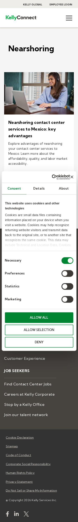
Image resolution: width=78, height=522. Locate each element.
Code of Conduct (18, 455)
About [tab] (64, 188)
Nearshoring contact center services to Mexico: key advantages (36, 129)
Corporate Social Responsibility (28, 464)
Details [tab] (39, 188)
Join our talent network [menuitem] (26, 414)
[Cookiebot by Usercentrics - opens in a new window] (53, 177)
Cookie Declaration (20, 437)
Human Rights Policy (20, 473)
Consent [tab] (14, 188)
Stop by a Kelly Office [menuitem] (24, 404)
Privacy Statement (19, 482)
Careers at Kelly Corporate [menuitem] (29, 394)
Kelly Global (32, 4)
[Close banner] (71, 177)
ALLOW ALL (39, 317)
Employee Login (61, 4)
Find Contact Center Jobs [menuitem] (27, 384)
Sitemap (12, 446)
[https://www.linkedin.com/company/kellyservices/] (16, 514)
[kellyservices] (7, 514)
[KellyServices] (26, 514)
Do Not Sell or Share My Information (31, 490)
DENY (39, 342)
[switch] (67, 273)
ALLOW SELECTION (39, 330)
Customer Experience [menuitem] (24, 358)
